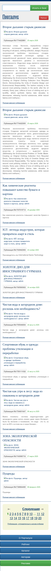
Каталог (26, 550)
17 (27, 518)
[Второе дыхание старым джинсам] (17, 32)
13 (11, 518)
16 (23, 518)
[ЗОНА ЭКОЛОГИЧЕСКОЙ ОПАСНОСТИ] (17, 447)
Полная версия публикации (14, 103)
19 (35, 518)
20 (39, 518)
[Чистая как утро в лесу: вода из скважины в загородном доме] (17, 402)
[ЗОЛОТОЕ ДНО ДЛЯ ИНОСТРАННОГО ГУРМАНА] (17, 278)
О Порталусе (25, 537)
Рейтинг (44, 18)
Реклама (25, 563)
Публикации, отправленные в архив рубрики (26, 523)
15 (19, 518)
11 (38, 513)
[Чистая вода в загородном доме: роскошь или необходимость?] (17, 315)
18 (31, 518)
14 (15, 518)
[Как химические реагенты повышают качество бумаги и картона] (17, 201)
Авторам (25, 556)
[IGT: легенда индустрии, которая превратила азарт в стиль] (17, 240)
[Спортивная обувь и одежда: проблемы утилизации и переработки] (17, 361)
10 (31, 513)
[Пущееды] (17, 479)
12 (42, 513)
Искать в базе (39, 7)
